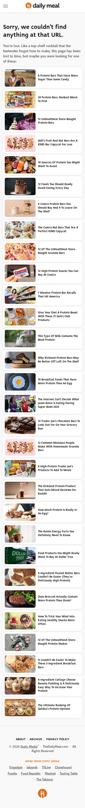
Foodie (12, 773)
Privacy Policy (57, 739)
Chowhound (63, 767)
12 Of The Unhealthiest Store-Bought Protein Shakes (57, 642)
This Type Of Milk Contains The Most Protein (58, 338)
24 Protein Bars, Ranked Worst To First (57, 99)
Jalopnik (32, 767)
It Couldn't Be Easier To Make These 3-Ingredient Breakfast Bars (57, 663)
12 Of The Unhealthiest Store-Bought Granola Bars (57, 251)
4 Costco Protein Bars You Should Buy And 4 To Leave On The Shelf (57, 207)
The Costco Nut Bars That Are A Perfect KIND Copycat (58, 229)
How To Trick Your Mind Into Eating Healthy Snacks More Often (56, 620)
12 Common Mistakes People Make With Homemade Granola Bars (58, 446)
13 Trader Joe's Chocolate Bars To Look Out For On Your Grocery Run (59, 424)
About (21, 739)
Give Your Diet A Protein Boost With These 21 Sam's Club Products (57, 316)
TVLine (46, 767)
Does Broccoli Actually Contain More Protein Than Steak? (57, 598)
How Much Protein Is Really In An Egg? (57, 512)
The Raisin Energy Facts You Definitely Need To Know (56, 533)
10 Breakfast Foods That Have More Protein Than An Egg (57, 381)
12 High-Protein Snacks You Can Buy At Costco (58, 273)
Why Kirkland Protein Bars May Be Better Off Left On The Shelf (58, 359)
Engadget (16, 767)
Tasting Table (68, 773)
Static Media (28, 747)
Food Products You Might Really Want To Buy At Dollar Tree (58, 555)
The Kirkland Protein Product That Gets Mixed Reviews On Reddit (57, 489)
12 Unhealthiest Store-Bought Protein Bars (57, 121)
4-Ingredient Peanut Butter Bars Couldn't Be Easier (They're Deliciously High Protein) (59, 576)
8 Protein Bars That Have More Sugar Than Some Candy (58, 77)
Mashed (50, 773)
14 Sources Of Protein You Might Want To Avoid (59, 164)
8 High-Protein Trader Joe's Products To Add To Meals (55, 468)
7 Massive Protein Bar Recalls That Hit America (57, 294)
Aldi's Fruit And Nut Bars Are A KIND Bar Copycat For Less (57, 142)
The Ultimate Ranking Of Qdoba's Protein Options (54, 707)
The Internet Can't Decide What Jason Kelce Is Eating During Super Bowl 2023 (58, 403)
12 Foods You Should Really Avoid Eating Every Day (55, 186)
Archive (36, 739)
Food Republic (31, 773)
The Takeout (44, 779)
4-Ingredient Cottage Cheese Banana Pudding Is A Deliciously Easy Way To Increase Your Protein (58, 685)
